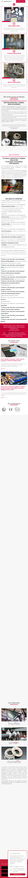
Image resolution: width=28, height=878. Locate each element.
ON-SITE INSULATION (14, 82)
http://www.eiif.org (14, 128)
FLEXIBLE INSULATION (14, 53)
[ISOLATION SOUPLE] (14, 51)
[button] (14, 4)
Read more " (3, 368)
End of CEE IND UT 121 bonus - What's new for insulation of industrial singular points (12, 359)
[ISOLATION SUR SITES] (14, 80)
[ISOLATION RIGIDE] (14, 23)
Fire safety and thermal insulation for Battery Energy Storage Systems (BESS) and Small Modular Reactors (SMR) (13, 388)
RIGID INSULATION (14, 26)
